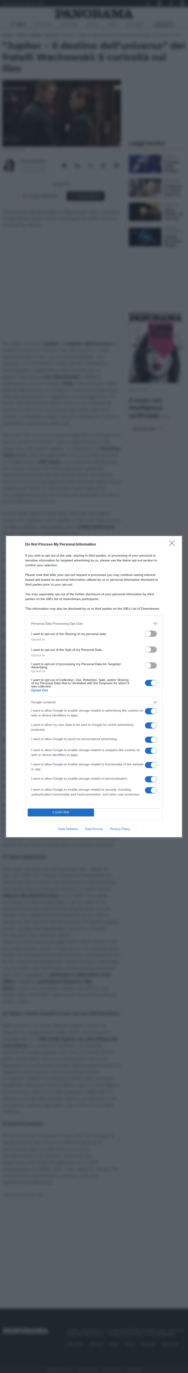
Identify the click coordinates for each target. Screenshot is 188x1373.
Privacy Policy (120, 829)
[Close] (173, 544)
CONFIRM (61, 812)
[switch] (151, 634)
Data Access (94, 829)
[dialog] (94, 687)
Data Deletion (68, 829)
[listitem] (94, 623)
